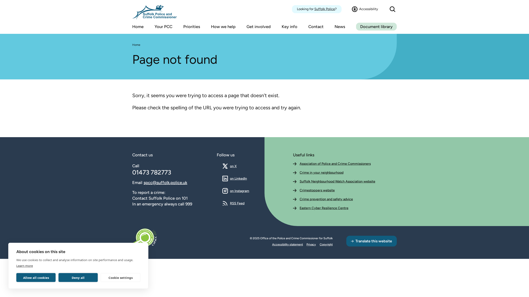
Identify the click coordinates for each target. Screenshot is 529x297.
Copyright (326, 244)
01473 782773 (151, 172)
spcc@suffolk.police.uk (165, 182)
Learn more (24, 266)
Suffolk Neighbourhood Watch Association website (337, 181)
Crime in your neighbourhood (321, 172)
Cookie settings (120, 278)
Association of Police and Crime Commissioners (335, 164)
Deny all (78, 278)
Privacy (311, 244)
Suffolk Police (324, 9)
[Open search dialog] (392, 9)
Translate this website (373, 241)
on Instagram (239, 191)
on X (237, 166)
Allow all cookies (36, 278)
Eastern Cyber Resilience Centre (324, 208)
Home (136, 45)
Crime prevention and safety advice (326, 199)
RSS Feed (237, 203)
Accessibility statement (287, 244)
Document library (376, 26)
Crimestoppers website (317, 190)
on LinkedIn (238, 178)
